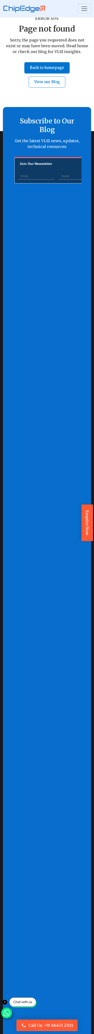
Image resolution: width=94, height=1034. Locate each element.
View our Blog (47, 82)
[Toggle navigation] (84, 8)
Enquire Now (87, 522)
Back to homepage (47, 67)
